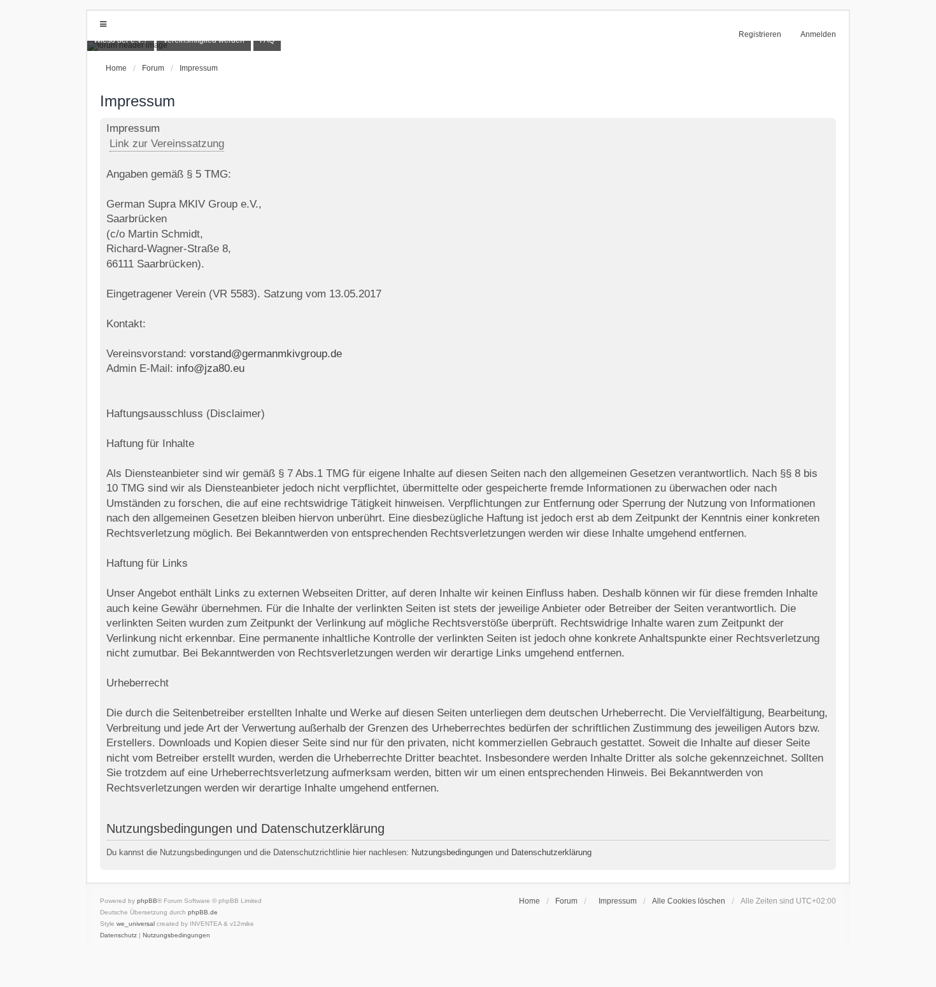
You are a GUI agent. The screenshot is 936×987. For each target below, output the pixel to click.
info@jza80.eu (210, 368)
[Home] (468, 46)
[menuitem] (615, 901)
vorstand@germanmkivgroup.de (266, 354)
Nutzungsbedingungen (452, 852)
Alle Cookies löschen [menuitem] (688, 901)
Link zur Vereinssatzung (167, 144)
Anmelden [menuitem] (818, 34)
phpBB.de (203, 912)
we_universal (136, 923)
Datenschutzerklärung (551, 852)
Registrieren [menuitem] (760, 34)
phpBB (147, 900)
